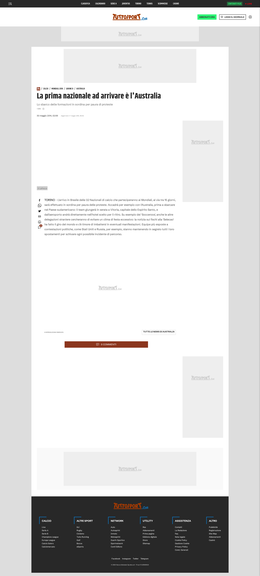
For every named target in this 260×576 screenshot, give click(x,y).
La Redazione (181, 530)
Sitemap (146, 543)
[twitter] (39, 211)
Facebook (116, 559)
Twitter (136, 559)
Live (249, 4)
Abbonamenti (148, 530)
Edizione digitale (150, 537)
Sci (78, 527)
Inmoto (114, 533)
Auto (113, 527)
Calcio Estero (48, 543)
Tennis (149, 4)
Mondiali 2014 (57, 88)
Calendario (100, 4)
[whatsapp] (39, 205)
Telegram (145, 559)
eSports (80, 546)
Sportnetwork (117, 543)
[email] (39, 216)
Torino (138, 4)
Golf (78, 540)
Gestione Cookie (182, 543)
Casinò (176, 4)
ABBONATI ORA (207, 17)
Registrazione (215, 530)
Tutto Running (83, 537)
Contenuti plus (234, 3)
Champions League (50, 537)
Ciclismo (80, 533)
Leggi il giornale (234, 17)
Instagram (126, 559)
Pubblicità (213, 527)
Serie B (45, 533)
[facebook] (39, 200)
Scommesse (163, 4)
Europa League (48, 540)
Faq (176, 533)
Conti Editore (116, 546)
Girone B (69, 88)
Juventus (126, 4)
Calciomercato (48, 546)
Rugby (79, 530)
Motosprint (115, 537)
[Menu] (10, 4)
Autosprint (115, 530)
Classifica (85, 4)
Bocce (79, 543)
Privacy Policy (181, 546)
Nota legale (180, 537)
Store (145, 540)
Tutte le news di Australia (159, 331)
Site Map (213, 533)
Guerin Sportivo (118, 540)
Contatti (178, 527)
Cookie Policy (181, 540)
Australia (80, 88)
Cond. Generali (181, 550)
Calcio (45, 88)
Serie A (114, 4)
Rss (144, 527)
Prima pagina (148, 533)
